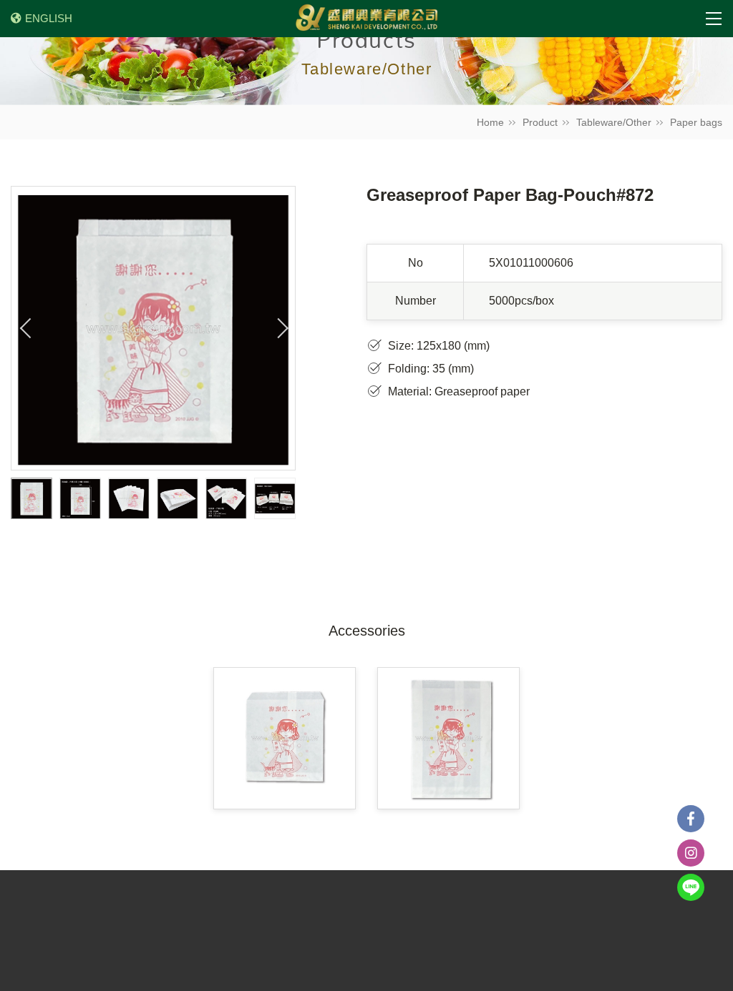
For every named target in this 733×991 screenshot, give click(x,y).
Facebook (690, 818)
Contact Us (241, 920)
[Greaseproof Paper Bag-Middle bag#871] (448, 738)
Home (490, 122)
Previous (25, 328)
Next (280, 328)
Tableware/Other (613, 122)
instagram (690, 853)
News (214, 901)
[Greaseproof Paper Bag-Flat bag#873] (284, 738)
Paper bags (696, 122)
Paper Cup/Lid (359, 901)
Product (540, 122)
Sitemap (301, 920)
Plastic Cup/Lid (277, 901)
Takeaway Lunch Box (539, 901)
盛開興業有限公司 (366, 18)
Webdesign (662, 976)
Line (690, 887)
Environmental (441, 901)
